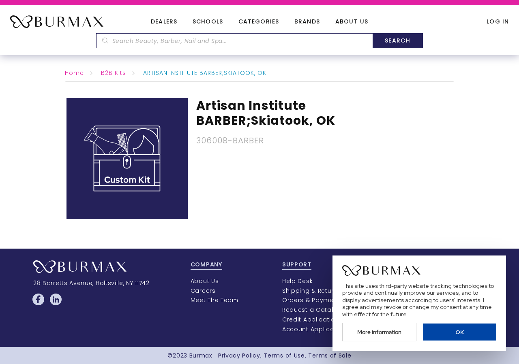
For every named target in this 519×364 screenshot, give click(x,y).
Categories (258, 22)
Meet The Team (214, 300)
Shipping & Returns (311, 291)
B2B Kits (113, 73)
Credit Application (310, 319)
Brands (307, 22)
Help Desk (297, 281)
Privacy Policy (239, 355)
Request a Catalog (312, 310)
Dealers (164, 22)
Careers (203, 291)
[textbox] (234, 40)
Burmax (200, 355)
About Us (351, 22)
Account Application (314, 329)
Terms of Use (284, 355)
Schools (208, 22)
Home (74, 73)
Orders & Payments (312, 300)
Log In (498, 21)
